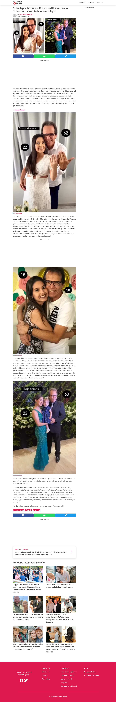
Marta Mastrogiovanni (25, 14)
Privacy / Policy (90, 672)
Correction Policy (67, 675)
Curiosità (81, 3)
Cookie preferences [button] (91, 675)
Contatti (45, 675)
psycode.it (46, 679)
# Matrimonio (18, 510)
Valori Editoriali (66, 679)
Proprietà (64, 682)
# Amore (36, 510)
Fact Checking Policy (69, 672)
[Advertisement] (44, 73)
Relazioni (100, 3)
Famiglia (91, 3)
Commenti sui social (69, 686)
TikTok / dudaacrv (20, 110)
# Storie (28, 510)
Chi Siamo (46, 672)
